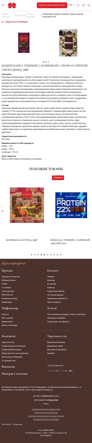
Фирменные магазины (56, 342)
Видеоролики (7, 322)
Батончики (51, 284)
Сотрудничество (9, 361)
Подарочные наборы (55, 291)
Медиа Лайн (53, 400)
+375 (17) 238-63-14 (55, 366)
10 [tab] (60, 254)
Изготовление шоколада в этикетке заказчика (66, 314)
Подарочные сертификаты (58, 322)
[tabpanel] (24, 43)
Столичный (6, 288)
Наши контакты (8, 342)
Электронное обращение (12, 357)
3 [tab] (48, 62)
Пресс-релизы (7, 318)
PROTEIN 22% (7, 295)
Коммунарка (7, 302)
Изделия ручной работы (57, 299)
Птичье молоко (8, 291)
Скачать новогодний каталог (52, 5)
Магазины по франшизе (56, 350)
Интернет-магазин (14, 374)
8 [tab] (54, 254)
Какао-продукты (54, 302)
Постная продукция (55, 295)
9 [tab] (57, 254)
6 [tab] (47, 254)
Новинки (50, 277)
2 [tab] (46, 62)
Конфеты (51, 288)
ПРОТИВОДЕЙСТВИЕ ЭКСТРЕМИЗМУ (46, 420)
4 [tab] (41, 254)
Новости (5, 314)
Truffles (4, 284)
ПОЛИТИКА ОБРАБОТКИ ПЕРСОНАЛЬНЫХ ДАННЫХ (46, 416)
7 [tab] (50, 254)
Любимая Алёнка (8, 280)
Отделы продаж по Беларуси (13, 346)
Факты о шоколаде (9, 325)
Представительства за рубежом (15, 353)
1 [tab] (43, 62)
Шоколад (51, 280)
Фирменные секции (55, 346)
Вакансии (8, 366)
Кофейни (51, 353)
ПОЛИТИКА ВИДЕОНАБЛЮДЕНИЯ (46, 413)
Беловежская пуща (9, 299)
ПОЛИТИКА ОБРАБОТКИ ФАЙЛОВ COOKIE (46, 410)
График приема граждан (11, 350)
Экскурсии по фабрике (56, 318)
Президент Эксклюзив (11, 277)
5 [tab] (44, 254)
